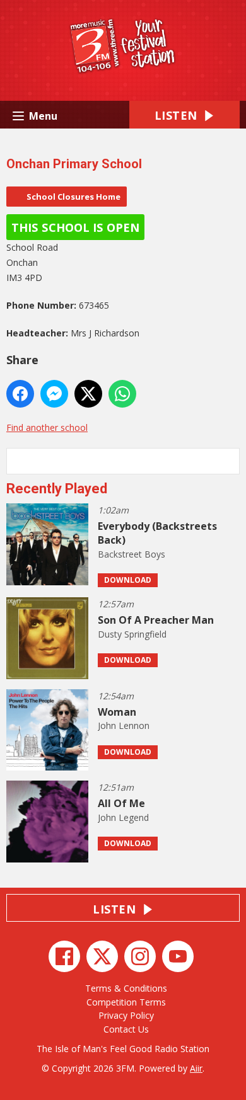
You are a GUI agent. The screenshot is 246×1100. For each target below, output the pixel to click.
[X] (102, 956)
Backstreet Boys (131, 554)
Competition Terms (126, 1002)
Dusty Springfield (132, 634)
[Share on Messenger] (54, 394)
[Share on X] (88, 394)
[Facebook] (64, 956)
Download (127, 580)
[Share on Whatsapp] (122, 394)
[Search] (229, 461)
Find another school (47, 427)
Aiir (196, 1068)
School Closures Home (73, 196)
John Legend (123, 817)
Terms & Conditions (126, 988)
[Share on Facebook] (20, 394)
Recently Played (56, 488)
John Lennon (123, 725)
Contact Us (126, 1029)
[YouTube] (178, 956)
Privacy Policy (126, 1015)
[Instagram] (140, 956)
